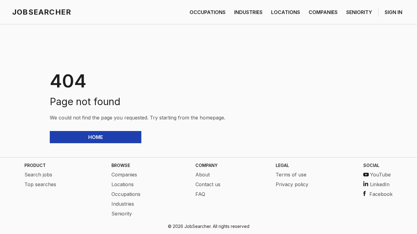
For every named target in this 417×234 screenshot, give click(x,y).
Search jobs (38, 175)
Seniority (121, 214)
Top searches (40, 184)
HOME (95, 137)
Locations (122, 184)
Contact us (207, 184)
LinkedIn (380, 184)
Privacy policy (292, 184)
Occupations (125, 194)
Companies (124, 175)
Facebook (381, 194)
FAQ (200, 194)
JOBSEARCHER (41, 12)
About (202, 175)
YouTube (380, 175)
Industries (122, 204)
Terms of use (291, 175)
